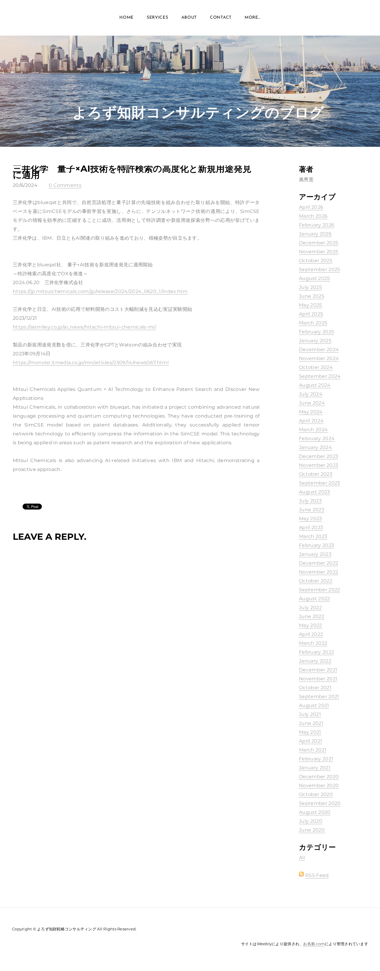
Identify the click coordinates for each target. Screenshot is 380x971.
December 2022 (318, 563)
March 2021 (312, 750)
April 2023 (311, 527)
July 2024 (310, 394)
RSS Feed (317, 875)
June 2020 (312, 830)
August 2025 (314, 278)
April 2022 (311, 634)
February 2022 (316, 652)
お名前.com (314, 943)
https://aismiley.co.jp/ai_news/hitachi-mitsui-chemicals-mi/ (84, 327)
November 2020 (319, 785)
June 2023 (311, 509)
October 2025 (315, 260)
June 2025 (311, 296)
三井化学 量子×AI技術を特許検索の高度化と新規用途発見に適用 (132, 171)
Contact (221, 17)
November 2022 (318, 572)
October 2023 (315, 474)
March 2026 (313, 216)
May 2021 (310, 732)
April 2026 (311, 207)
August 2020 (315, 812)
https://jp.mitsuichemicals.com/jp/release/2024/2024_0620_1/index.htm (100, 291)
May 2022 (310, 625)
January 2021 (314, 768)
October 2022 (315, 581)
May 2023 (310, 518)
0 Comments (65, 185)
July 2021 (310, 714)
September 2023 (319, 483)
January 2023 (315, 554)
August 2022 (314, 598)
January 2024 (315, 447)
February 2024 (317, 438)
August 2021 (314, 705)
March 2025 (313, 323)
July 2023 (310, 501)
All (302, 857)
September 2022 (319, 590)
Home (126, 17)
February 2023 (316, 545)
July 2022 (310, 607)
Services (157, 17)
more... (253, 17)
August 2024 (315, 385)
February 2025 (316, 332)
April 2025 (311, 314)
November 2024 (319, 358)
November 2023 (318, 465)
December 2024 (319, 349)
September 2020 (320, 803)
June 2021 (311, 723)
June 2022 (311, 616)
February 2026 (316, 225)
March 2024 (313, 429)
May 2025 (310, 305)
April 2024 (311, 421)
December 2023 (318, 456)
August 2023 (314, 492)
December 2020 (319, 776)
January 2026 (315, 234)
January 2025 (315, 340)
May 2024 (311, 412)
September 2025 (319, 269)
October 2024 (316, 367)
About (189, 17)
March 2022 (313, 643)
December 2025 (318, 243)
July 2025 (310, 287)
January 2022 (315, 661)
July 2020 (310, 821)
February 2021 (316, 759)
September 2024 (320, 376)
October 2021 (315, 687)
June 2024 (312, 403)
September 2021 (319, 696)
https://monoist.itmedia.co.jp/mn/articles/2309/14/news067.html (91, 362)
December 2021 (318, 670)
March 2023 (313, 536)
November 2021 (318, 679)
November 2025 (318, 251)
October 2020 (316, 794)
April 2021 (310, 741)
